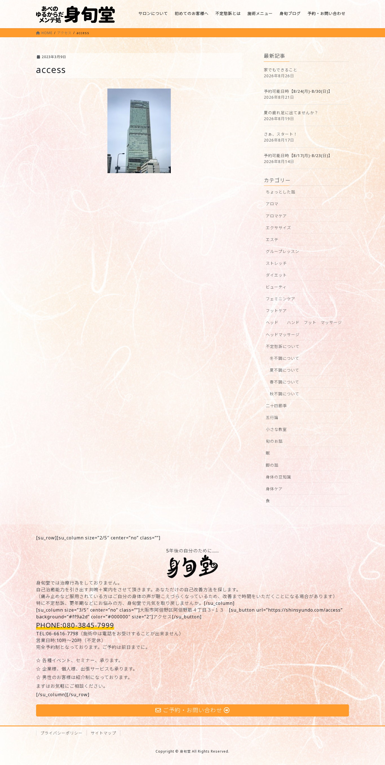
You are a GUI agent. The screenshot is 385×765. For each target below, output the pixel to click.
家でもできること (280, 69)
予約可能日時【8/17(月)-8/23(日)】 (298, 155)
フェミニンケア (280, 298)
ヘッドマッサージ (283, 334)
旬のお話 (274, 441)
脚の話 (272, 465)
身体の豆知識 (278, 477)
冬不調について (284, 358)
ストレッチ (276, 263)
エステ (272, 239)
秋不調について (284, 393)
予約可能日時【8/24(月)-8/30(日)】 (298, 91)
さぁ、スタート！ (281, 134)
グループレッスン (282, 251)
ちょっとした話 (280, 192)
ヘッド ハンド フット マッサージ (304, 322)
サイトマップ (103, 733)
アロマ (272, 203)
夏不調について (284, 370)
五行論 (272, 417)
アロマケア (276, 216)
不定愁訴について (283, 346)
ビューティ (276, 287)
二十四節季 (276, 405)
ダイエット (276, 275)
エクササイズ (278, 227)
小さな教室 (276, 429)
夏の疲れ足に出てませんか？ (291, 112)
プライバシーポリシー (61, 733)
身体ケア (274, 488)
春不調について (284, 382)
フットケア (276, 310)
